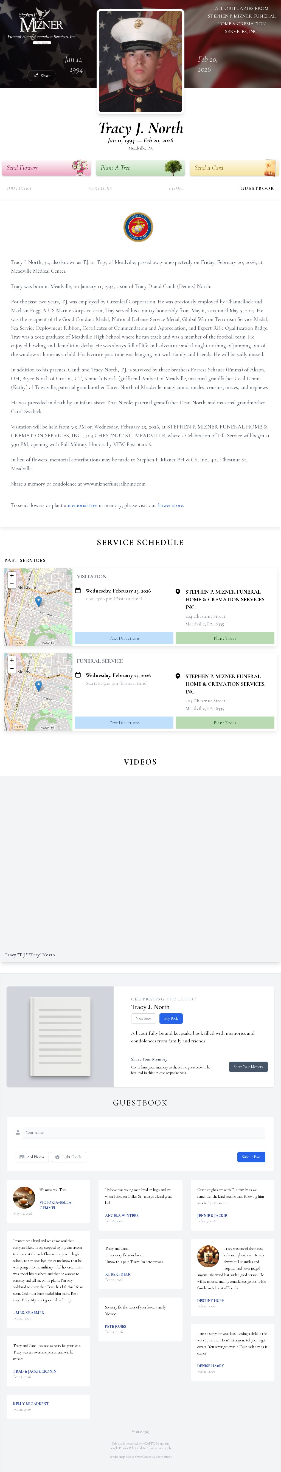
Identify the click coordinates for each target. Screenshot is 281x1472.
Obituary (19, 188)
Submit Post (251, 1157)
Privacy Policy (127, 1448)
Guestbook (257, 188)
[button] (38, 601)
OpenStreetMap (145, 1457)
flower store (170, 505)
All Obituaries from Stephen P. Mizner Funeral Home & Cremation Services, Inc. (242, 19)
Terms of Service (153, 1448)
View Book (143, 1018)
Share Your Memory (248, 1066)
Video (176, 188)
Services (100, 188)
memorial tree (82, 505)
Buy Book (171, 1018)
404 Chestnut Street (205, 616)
